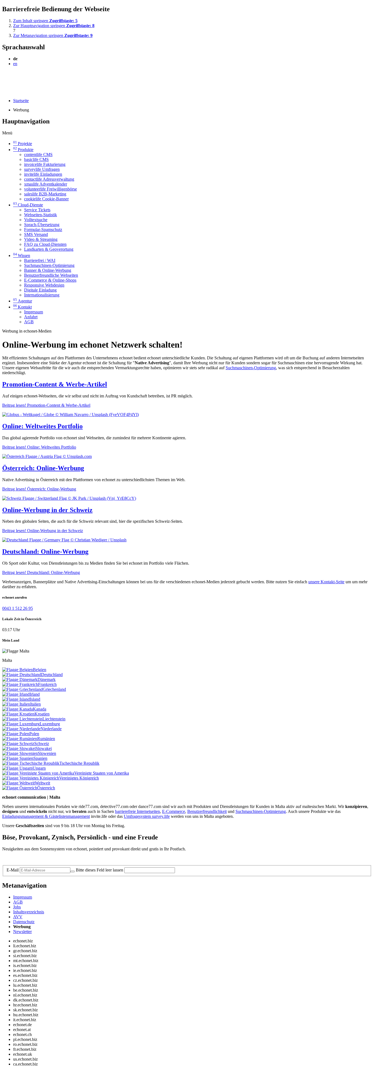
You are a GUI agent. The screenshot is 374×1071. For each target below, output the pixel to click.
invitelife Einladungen (43, 174)
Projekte (22, 143)
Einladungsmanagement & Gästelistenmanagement (46, 816)
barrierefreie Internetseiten (137, 811)
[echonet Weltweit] (18, 783)
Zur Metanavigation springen (53, 35)
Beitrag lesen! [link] (46, 405)
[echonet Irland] (16, 694)
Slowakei (44, 748)
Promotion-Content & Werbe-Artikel (54, 384)
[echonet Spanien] (17, 758)
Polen (34, 733)
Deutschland (52, 674)
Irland (35, 694)
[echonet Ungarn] (17, 768)
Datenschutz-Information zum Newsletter (37, 858)
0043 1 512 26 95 (17, 608)
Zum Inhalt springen (45, 20)
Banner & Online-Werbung (47, 270)
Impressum (33, 312)
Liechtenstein (53, 719)
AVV (17, 916)
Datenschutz (23, 921)
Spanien (40, 758)
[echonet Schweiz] (18, 743)
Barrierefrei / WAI (39, 260)
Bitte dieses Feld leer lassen (99, 870)
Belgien (39, 669)
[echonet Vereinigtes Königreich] (30, 778)
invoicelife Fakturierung (44, 164)
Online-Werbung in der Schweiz (47, 509)
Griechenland (54, 689)
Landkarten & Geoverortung (48, 249)
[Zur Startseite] (14, 77)
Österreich (46, 788)
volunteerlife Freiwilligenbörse (50, 189)
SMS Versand (36, 234)
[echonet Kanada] (17, 709)
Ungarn (39, 768)
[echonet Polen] (15, 733)
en (15, 63)
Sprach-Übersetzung (41, 224)
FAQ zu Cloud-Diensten (45, 244)
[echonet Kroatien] (18, 714)
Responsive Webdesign (44, 285)
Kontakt (22, 307)
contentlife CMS (38, 154)
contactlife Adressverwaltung (49, 179)
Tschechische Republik (79, 763)
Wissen (21, 255)
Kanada (39, 709)
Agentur (22, 301)
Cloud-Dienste (28, 205)
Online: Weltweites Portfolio (42, 426)
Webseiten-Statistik (40, 214)
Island (35, 699)
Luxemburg (50, 723)
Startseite (21, 100)
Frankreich (47, 684)
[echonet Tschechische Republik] (30, 763)
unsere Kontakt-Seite (326, 581)
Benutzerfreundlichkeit (207, 811)
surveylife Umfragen (42, 169)
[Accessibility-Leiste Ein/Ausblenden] (4, 91)
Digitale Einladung (40, 290)
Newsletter (22, 931)
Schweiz (41, 743)
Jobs (17, 907)
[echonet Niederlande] (21, 728)
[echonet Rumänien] (19, 738)
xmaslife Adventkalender (45, 184)
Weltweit (42, 783)
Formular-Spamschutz (43, 229)
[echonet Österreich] (19, 788)
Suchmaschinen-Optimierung (49, 265)
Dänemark (47, 679)
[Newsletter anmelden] (72, 871)
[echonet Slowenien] (20, 753)
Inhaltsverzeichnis (28, 912)
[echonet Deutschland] (21, 674)
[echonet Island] (16, 699)
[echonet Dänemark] (20, 679)
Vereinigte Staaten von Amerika (101, 773)
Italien (35, 704)
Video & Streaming (40, 239)
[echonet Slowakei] (19, 748)
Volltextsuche (35, 219)
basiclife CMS (36, 159)
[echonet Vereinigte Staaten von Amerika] (38, 773)
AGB (29, 321)
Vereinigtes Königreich (79, 778)
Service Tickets (37, 209)
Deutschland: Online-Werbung (45, 551)
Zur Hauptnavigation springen (53, 25)
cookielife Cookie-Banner (46, 199)
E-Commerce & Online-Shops (50, 280)
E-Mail (13, 870)
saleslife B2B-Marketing (45, 194)
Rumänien (46, 738)
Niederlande (51, 728)
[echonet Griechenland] (22, 689)
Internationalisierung (41, 295)
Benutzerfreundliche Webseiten (51, 275)
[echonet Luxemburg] (21, 723)
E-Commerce (173, 811)
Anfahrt (31, 316)
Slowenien (47, 753)
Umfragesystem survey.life (147, 816)
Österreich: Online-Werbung (43, 468)
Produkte (23, 149)
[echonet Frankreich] (20, 684)
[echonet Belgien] (17, 669)
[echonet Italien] (16, 704)
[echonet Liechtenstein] (22, 719)
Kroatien (42, 714)
